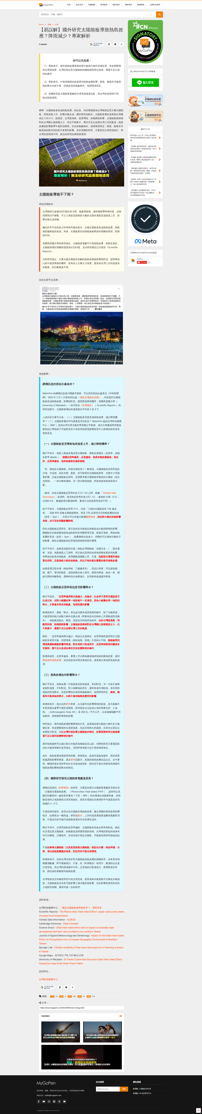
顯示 (80, 815)
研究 (68, 704)
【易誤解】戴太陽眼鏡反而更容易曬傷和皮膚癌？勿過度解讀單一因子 (102, 1036)
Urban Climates (70, 923)
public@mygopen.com (53, 1095)
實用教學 (103, 5)
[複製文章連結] (121, 44)
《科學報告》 (87, 405)
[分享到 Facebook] (109, 44)
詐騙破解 (91, 5)
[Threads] (59, 1101)
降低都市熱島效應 (52, 660)
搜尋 (123, 1089)
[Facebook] (39, 1101)
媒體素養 (140, 5)
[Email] (64, 1101)
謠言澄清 (79, 5)
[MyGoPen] (46, 4)
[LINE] (54, 1101)
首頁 (69, 5)
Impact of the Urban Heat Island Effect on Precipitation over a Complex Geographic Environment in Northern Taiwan (81, 939)
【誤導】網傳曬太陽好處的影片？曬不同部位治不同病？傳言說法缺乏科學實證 (60, 1036)
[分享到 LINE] (115, 44)
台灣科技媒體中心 (48, 979)
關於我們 (116, 5)
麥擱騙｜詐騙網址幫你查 (142, 1089)
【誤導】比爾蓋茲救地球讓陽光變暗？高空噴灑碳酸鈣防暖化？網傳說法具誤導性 (76, 1064)
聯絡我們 (128, 5)
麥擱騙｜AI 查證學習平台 (142, 1093)
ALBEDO (71, 919)
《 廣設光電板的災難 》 (89, 397)
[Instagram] (49, 1101)
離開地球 (90, 516)
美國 (49, 24)
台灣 (56, 24)
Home (41, 24)
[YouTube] (44, 1101)
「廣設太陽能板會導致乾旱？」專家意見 (81, 907)
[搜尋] (159, 14)
